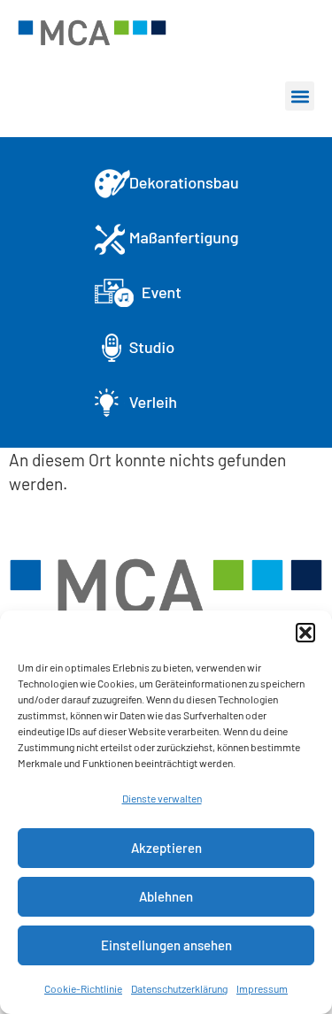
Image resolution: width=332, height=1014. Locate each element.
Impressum (262, 988)
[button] (305, 632)
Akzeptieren (166, 848)
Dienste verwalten (162, 798)
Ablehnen (166, 896)
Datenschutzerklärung (179, 988)
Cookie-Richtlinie (83, 988)
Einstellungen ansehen (166, 945)
